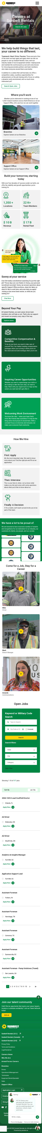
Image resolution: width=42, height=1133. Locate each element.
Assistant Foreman (9, 893)
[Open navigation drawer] (37, 3)
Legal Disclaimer (7, 1050)
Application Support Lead (12, 874)
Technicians (5, 1075)
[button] (21, 749)
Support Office (7, 1084)
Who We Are (6, 1058)
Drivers (4, 1069)
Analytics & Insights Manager (14, 855)
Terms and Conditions (8, 1047)
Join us (6, 1015)
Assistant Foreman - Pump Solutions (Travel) (20, 968)
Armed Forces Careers (10, 1061)
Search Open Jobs (10, 86)
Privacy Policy (6, 1044)
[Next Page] (30, 986)
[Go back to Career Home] (9, 3)
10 (26, 986)
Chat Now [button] (7, 298)
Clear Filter (9, 768)
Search (21, 738)
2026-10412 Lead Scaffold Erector (16, 798)
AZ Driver (5, 817)
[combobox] (15, 729)
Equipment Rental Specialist (10, 1078)
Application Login (13, 1090)
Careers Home (7, 1054)
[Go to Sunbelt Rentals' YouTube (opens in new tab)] (3, 1107)
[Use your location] (23, 729)
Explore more (8, 320)
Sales (3, 1081)
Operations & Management (10, 1072)
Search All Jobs (21, 27)
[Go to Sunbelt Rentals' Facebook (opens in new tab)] (6, 1107)
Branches (5, 1066)
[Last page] (35, 986)
